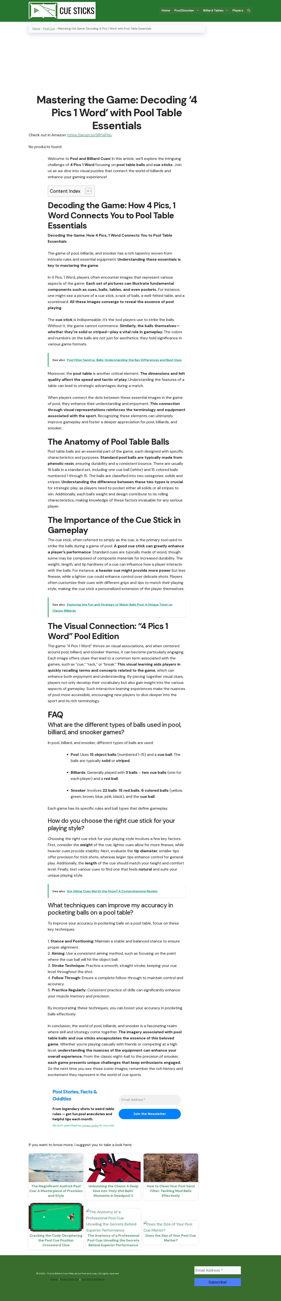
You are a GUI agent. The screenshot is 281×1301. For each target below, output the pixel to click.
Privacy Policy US (69, 1279)
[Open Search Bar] (248, 10)
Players (237, 10)
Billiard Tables (213, 10)
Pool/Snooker (184, 10)
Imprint (54, 1279)
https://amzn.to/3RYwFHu (89, 134)
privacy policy (90, 1125)
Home (166, 10)
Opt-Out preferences (93, 1279)
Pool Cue (49, 28)
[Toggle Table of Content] (86, 191)
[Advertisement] (117, 63)
